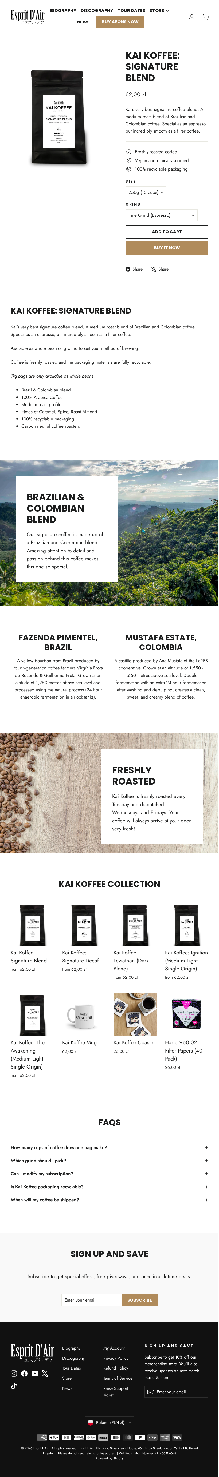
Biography (63, 10)
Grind (133, 204)
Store (157, 10)
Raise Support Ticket (115, 1391)
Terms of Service (117, 1378)
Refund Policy (115, 1368)
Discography (97, 10)
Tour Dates (131, 10)
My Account (114, 1348)
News (83, 22)
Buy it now (167, 248)
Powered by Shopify (109, 1458)
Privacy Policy (115, 1358)
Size (131, 181)
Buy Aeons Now (120, 22)
